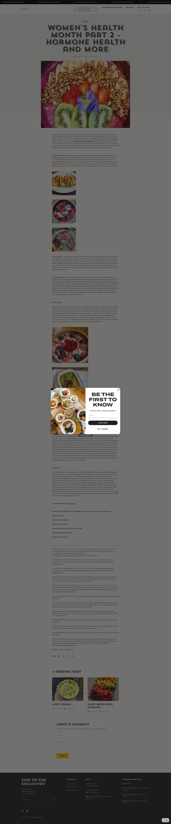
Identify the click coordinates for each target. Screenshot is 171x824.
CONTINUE (103, 423)
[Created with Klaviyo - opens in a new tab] (85, 435)
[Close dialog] (118, 390)
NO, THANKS (103, 429)
